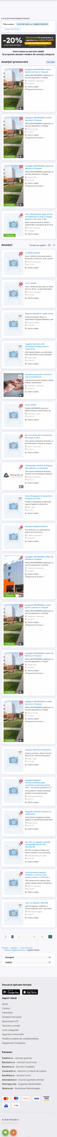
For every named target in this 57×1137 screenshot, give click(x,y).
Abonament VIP (10, 1021)
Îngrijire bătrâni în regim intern (39, 313)
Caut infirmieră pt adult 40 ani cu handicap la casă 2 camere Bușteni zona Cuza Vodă (38, 216)
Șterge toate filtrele (12, 29)
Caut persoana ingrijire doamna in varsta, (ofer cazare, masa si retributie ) (37, 874)
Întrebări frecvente (11, 1017)
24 (42, 937)
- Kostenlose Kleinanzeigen (21, 1088)
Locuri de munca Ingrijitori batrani (31, 24)
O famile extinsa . (33, 253)
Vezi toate (50, 62)
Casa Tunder (30, 405)
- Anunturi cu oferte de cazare (24, 1071)
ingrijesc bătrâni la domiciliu (38, 750)
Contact (6, 1008)
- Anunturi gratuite (17, 1058)
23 (34, 937)
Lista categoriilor (10, 1030)
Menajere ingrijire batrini (36, 526)
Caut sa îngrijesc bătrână (36, 903)
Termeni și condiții (11, 1025)
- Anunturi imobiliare (18, 1066)
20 (49, 245)
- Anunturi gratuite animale (23, 1079)
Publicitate (7, 1012)
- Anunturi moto (16, 1075)
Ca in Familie (31, 283)
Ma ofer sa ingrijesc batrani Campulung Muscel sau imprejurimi (37, 844)
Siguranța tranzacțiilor (13, 1034)
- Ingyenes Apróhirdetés (21, 1084)
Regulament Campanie (13, 1043)
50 (54, 245)
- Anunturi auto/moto (19, 1062)
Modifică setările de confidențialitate (20, 1038)
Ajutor (5, 1004)
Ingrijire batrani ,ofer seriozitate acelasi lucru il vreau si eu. (37, 346)
